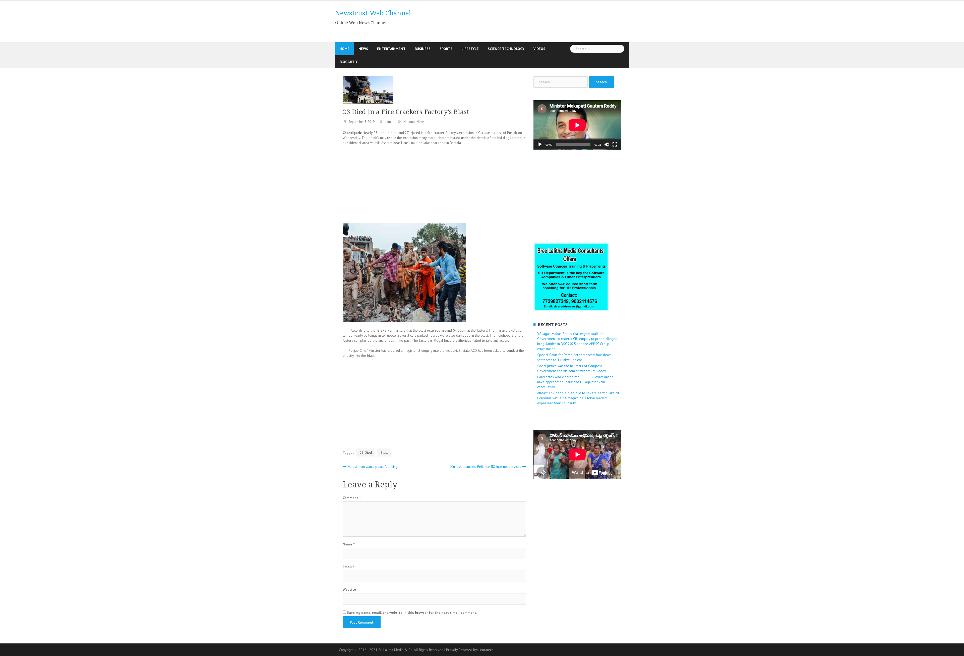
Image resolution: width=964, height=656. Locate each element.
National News (414, 122)
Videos (539, 48)
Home (344, 48)
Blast (384, 452)
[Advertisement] (528, 21)
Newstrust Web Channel (373, 13)
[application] (577, 125)
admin (389, 122)
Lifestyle (470, 48)
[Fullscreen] (614, 144)
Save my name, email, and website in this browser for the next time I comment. (412, 612)
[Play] (540, 144)
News (363, 48)
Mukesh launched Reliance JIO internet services (485, 466)
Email (348, 567)
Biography (348, 62)
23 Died (366, 452)
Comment (351, 497)
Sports (446, 48)
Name (348, 544)
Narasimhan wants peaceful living (372, 466)
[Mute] (606, 144)
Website (349, 589)
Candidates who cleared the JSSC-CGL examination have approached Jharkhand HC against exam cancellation (575, 382)
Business (423, 48)
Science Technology (506, 48)
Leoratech (485, 649)
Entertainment (391, 48)
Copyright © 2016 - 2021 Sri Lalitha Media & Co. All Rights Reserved (391, 649)
